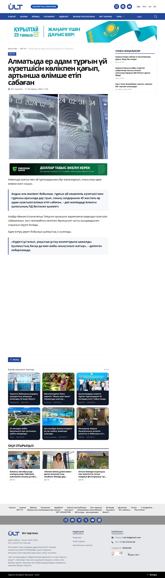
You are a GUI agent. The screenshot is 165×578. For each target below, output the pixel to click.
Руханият (49, 16)
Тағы (119, 16)
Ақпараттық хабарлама (44, 6)
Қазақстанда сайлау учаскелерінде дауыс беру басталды (132, 58)
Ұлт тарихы (105, 16)
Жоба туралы (79, 541)
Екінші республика (84, 16)
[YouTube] (129, 6)
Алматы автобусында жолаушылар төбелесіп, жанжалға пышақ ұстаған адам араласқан (23, 475)
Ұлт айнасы (124, 510)
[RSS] (99, 520)
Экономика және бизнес (89, 510)
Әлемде (110, 507)
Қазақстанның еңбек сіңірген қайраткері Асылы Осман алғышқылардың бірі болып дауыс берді (132, 71)
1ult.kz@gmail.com (131, 537)
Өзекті (106, 512)
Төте (144, 6)
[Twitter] (85, 520)
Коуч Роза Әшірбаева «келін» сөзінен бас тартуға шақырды (133, 85)
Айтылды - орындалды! (87, 512)
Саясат (12, 16)
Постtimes (139, 510)
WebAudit (126, 548)
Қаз (138, 6)
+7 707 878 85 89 (127, 542)
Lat (150, 6)
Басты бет (12, 49)
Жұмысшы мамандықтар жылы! (44, 510)
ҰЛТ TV (23, 49)
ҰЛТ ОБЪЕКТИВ (63, 512)
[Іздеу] (155, 16)
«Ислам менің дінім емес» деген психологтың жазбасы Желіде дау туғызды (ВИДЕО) (58, 475)
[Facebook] (123, 6)
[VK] (79, 520)
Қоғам (23, 16)
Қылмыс (110, 510)
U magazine (146, 507)
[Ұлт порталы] (15, 6)
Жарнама (77, 537)
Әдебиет (64, 16)
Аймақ (35, 16)
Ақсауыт (69, 510)
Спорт (134, 507)
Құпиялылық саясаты (83, 545)
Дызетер (122, 507)
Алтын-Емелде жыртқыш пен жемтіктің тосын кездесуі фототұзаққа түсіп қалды (92, 475)
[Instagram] (116, 6)
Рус (155, 6)
